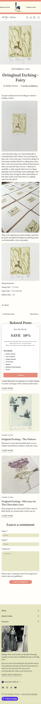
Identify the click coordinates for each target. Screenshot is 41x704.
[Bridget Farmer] (14, 7)
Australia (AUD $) (11, 682)
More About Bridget (12, 675)
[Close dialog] (37, 326)
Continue (21, 375)
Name (5, 531)
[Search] (27, 17)
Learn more (7, 388)
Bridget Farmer (14, 694)
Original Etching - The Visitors (19, 439)
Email (5, 540)
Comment (6, 549)
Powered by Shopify (29, 694)
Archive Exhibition (30, 86)
